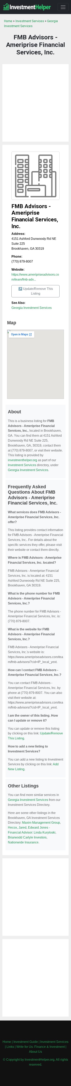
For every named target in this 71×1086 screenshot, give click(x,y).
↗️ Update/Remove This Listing (35, 291)
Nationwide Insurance (23, 842)
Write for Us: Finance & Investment (40, 1046)
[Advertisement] (35, 102)
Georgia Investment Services (31, 307)
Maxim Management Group (41, 822)
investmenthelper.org (22, 460)
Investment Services (29, 21)
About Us (35, 1051)
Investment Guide (25, 1041)
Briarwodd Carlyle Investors (27, 837)
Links (10, 1046)
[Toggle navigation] (63, 7)
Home (8, 21)
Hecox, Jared (17, 827)
